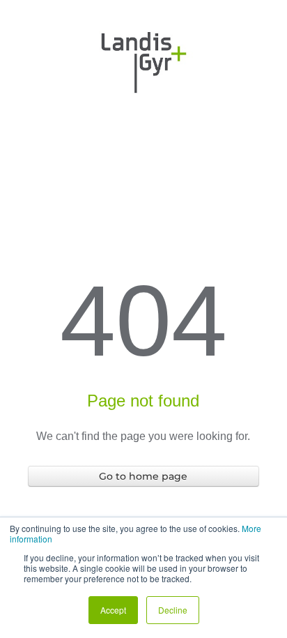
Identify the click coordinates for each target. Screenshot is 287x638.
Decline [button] (172, 610)
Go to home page (143, 476)
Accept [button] (113, 610)
